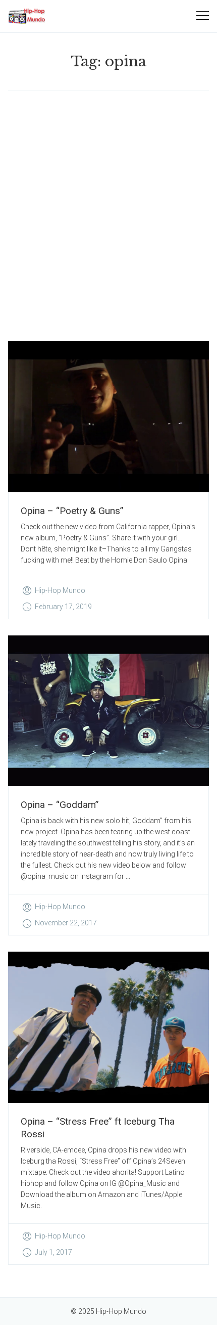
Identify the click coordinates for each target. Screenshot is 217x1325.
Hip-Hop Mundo (60, 590)
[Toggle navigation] (202, 16)
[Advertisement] (108, 216)
